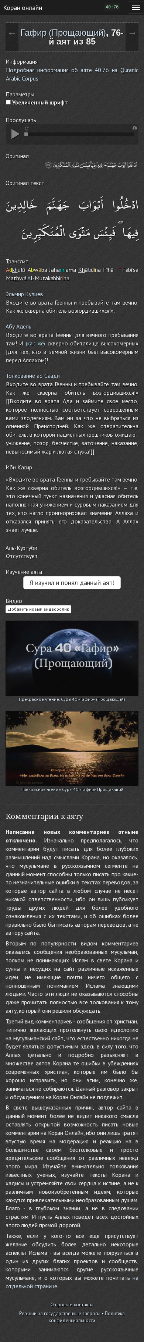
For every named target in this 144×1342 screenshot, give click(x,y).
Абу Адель (18, 326)
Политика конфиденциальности (87, 1317)
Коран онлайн (22, 7)
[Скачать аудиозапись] (135, 128)
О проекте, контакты (72, 1305)
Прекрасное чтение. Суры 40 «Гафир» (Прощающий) (72, 699)
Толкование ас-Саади (33, 375)
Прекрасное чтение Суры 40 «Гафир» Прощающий (72, 789)
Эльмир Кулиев (24, 294)
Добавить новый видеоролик (38, 609)
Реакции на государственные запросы (60, 1313)
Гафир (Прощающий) (63, 33)
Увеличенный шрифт (39, 102)
